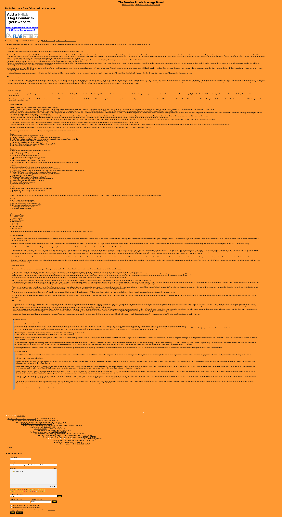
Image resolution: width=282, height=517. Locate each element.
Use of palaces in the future (38, 432)
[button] (50, 487)
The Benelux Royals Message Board (147, 5)
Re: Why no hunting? (36, 427)
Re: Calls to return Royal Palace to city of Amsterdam (59, 41)
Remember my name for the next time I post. (26, 507)
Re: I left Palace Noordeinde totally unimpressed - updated (43, 425)
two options (59, 442)
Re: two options (65, 444)
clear (55, 468)
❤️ (25, 491)
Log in (21, 472)
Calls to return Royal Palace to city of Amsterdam (50, 434)
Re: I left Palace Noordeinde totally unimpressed (27, 420)
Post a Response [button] (128, 5)
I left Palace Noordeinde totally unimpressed (21, 419)
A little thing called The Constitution (63, 440)
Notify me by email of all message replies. (26, 505)
